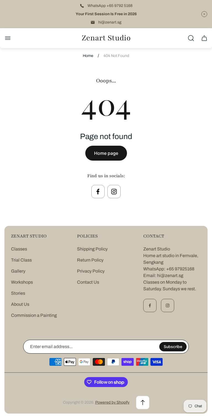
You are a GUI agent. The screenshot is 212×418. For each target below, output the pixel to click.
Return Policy (90, 260)
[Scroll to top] (142, 402)
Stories (18, 293)
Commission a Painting (34, 315)
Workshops (22, 282)
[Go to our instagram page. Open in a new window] (114, 191)
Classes (19, 249)
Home (88, 56)
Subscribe (173, 346)
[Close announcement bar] (204, 14)
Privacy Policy (91, 271)
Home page (106, 153)
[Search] (191, 38)
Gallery (18, 271)
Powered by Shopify (112, 402)
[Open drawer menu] (7, 38)
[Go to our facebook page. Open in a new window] (98, 191)
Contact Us (88, 282)
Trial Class (21, 260)
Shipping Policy (92, 249)
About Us (20, 304)
